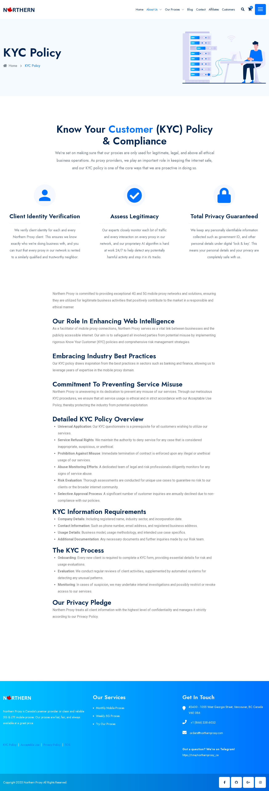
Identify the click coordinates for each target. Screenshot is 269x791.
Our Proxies (172, 9)
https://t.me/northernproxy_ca (200, 755)
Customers (228, 9)
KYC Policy (9, 745)
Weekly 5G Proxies (108, 716)
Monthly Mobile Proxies (110, 708)
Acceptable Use (30, 745)
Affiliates (214, 9)
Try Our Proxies (105, 724)
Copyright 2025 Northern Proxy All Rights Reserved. (35, 782)
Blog (190, 9)
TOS (67, 745)
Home (139, 9)
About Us (151, 9)
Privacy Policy (52, 745)
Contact (201, 9)
